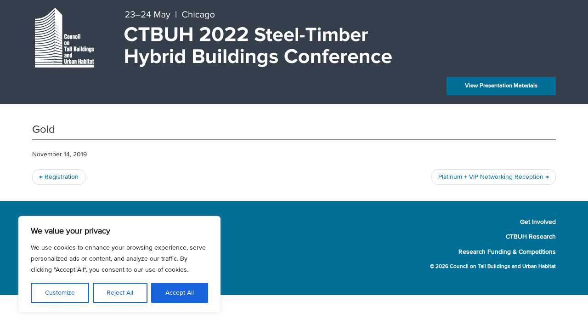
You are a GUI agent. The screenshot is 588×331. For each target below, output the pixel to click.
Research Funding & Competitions (507, 252)
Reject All (120, 293)
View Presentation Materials (501, 86)
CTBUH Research (531, 237)
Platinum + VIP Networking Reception (493, 177)
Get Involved (538, 222)
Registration (59, 177)
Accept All (179, 293)
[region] (119, 264)
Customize (60, 293)
